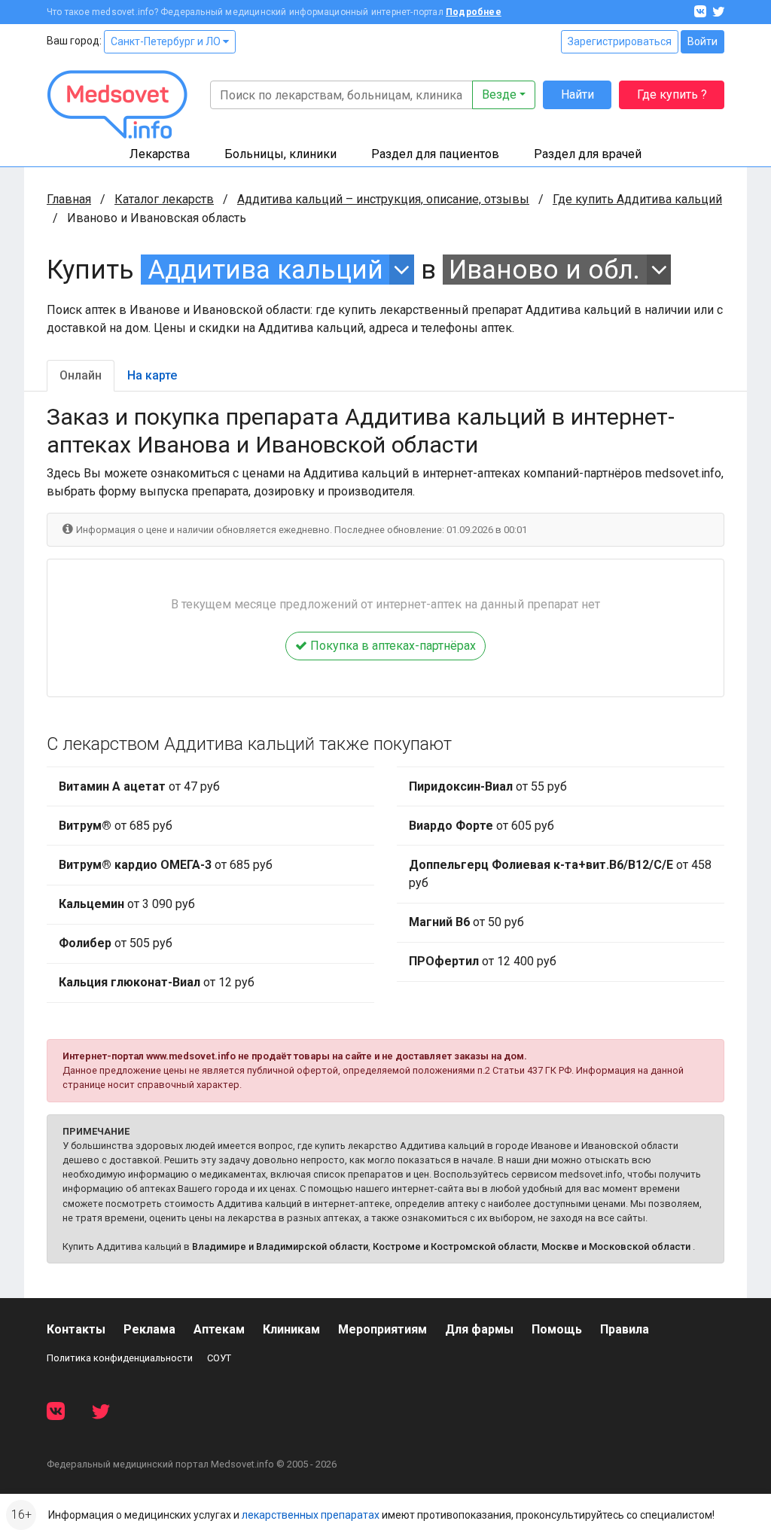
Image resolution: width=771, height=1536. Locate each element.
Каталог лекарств (164, 199)
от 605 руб (481, 825)
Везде (499, 94)
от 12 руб (156, 982)
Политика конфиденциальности (120, 1358)
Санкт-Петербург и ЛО (167, 41)
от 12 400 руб (482, 961)
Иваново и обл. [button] (544, 269)
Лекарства (160, 154)
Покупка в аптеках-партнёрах (391, 645)
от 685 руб (115, 825)
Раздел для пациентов (435, 154)
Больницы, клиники (280, 154)
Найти (577, 94)
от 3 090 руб (127, 904)
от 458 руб (560, 874)
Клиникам (291, 1329)
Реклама (149, 1329)
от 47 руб (139, 786)
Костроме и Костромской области (455, 1246)
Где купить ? (672, 94)
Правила (624, 1329)
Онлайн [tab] (80, 375)
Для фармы (479, 1329)
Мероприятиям (382, 1329)
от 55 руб (488, 786)
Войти (702, 41)
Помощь (557, 1329)
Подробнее (473, 12)
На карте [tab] (152, 375)
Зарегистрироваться (620, 41)
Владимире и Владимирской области (280, 1246)
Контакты (76, 1329)
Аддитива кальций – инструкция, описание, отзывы (383, 199)
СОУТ (219, 1358)
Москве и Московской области (615, 1246)
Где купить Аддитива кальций (637, 199)
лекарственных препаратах (310, 1515)
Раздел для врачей (587, 154)
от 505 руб (115, 943)
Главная (69, 199)
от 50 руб (466, 922)
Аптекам (219, 1329)
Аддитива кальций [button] (265, 269)
